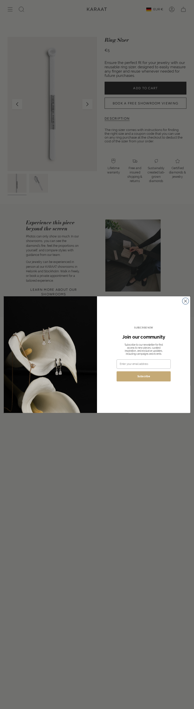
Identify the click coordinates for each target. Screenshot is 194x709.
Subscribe (143, 376)
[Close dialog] (185, 301)
